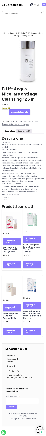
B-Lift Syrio (20, 33)
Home (6, 33)
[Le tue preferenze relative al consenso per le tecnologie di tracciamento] (42, 432)
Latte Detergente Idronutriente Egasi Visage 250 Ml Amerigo (31, 248)
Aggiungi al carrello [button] (10, 241)
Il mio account (12, 359)
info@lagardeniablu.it (15, 375)
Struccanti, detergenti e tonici (13, 124)
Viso (27, 124)
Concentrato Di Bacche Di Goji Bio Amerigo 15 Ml (11, 249)
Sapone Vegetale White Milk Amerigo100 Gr (10, 315)
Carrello (10, 362)
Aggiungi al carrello (19, 112)
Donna (30, 121)
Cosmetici (23, 121)
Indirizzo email (13, 396)
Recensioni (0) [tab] (24, 131)
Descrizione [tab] (10, 131)
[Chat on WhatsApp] (3, 432)
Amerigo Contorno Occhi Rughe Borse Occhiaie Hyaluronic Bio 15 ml (32, 314)
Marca (12, 33)
